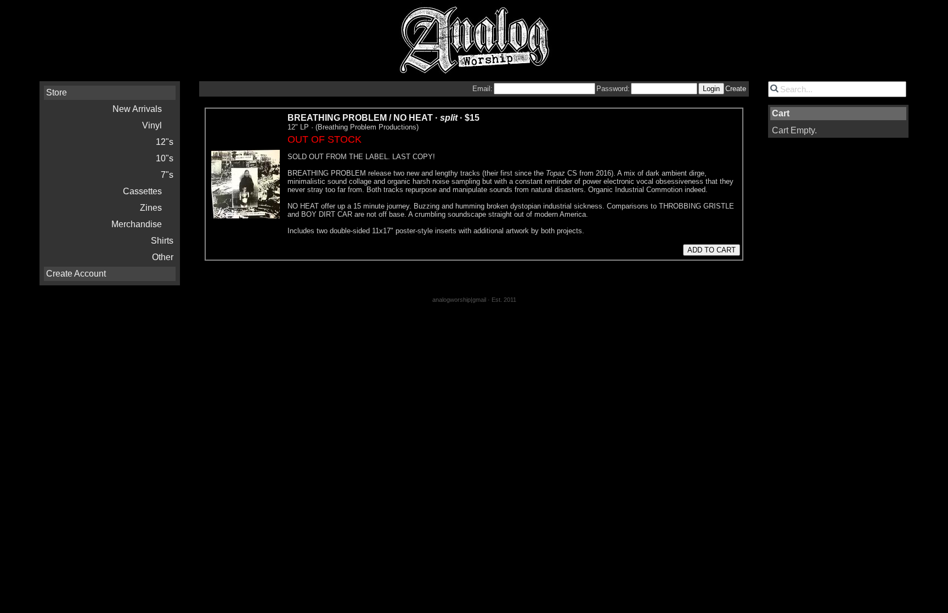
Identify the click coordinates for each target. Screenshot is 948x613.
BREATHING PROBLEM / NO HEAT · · (383, 117)
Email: (482, 89)
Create (735, 89)
